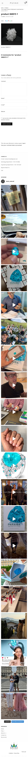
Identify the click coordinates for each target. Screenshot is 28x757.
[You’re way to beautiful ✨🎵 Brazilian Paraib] (14, 439)
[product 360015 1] (12, 34)
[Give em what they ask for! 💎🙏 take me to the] (14, 251)
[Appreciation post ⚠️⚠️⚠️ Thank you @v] (14, 385)
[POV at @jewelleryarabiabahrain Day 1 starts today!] (14, 225)
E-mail (3, 105)
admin (3, 16)
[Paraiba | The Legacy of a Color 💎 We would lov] (14, 572)
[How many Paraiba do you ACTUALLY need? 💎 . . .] (14, 465)
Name (3, 98)
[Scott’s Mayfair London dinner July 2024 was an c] (14, 492)
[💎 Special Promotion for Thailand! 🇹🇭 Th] (14, 305)
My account (4, 737)
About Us (3, 733)
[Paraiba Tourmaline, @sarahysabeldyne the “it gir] (14, 653)
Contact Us (3, 735)
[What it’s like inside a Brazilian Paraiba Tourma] (14, 546)
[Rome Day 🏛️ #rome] (14, 679)
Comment (3, 81)
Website (3, 111)
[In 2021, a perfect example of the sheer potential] (14, 412)
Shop (2, 731)
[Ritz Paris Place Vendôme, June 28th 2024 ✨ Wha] (14, 519)
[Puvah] (14, 3)
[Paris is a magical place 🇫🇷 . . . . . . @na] (14, 599)
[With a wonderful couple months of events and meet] (14, 278)
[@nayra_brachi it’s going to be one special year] (14, 706)
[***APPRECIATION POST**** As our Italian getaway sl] (14, 626)
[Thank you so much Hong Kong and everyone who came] (14, 358)
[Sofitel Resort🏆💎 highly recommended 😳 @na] (14, 198)
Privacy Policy (16, 753)
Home (2, 729)
